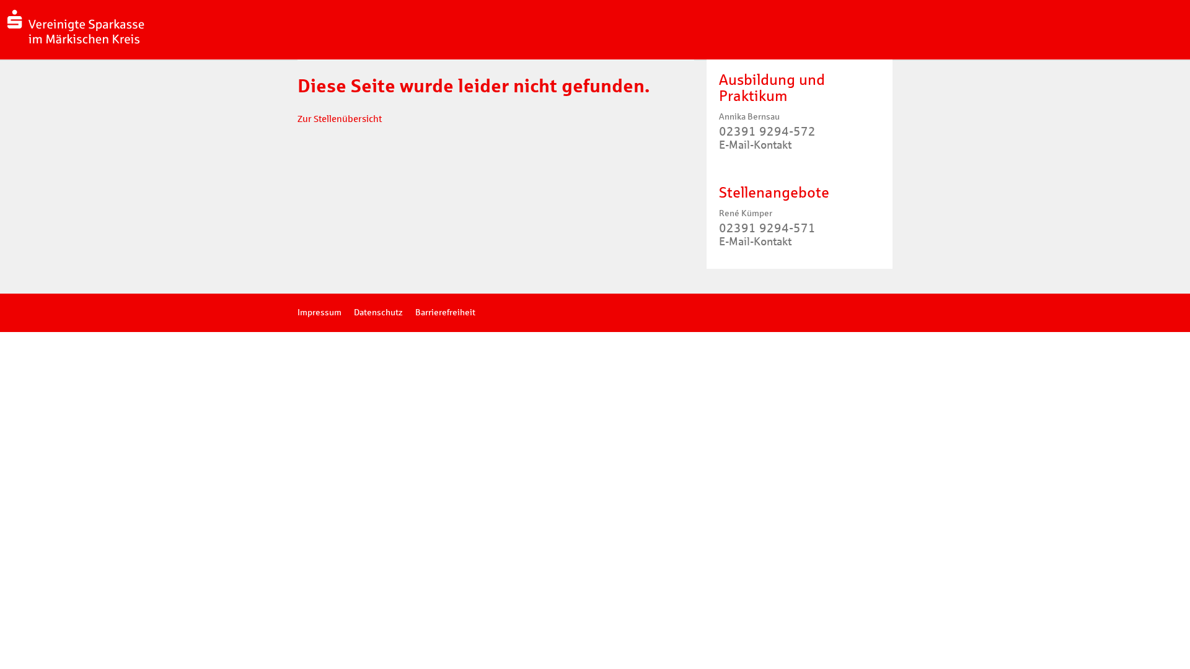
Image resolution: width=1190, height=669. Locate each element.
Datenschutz (378, 312)
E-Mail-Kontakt (755, 145)
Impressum (320, 312)
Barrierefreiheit (445, 312)
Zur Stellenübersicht (340, 119)
